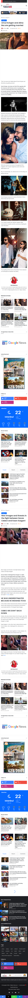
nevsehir (15, 953)
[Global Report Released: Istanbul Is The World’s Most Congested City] (21, 437)
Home (3, 17)
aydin (12, 948)
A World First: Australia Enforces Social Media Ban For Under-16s (6, 459)
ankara (3, 948)
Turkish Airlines (16, 955)
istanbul (3, 953)
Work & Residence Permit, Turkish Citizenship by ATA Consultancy (14, 10)
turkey (20, 953)
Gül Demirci (5, 28)
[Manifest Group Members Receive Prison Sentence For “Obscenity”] (7, 302)
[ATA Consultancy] (14, 12)
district (20, 951)
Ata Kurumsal (22, 985)
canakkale (7, 951)
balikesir (16, 948)
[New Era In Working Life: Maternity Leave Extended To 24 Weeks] (23, 939)
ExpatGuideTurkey (14, 987)
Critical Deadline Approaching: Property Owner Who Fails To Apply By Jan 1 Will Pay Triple (20, 460)
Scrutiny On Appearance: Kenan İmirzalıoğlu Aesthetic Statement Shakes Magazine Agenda (21, 323)
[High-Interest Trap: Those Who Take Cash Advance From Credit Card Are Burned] (7, 437)
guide (24, 951)
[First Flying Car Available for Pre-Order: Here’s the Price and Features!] (5, 483)
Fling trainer (10, 989)
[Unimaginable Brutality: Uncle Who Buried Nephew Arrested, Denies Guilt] (14, 939)
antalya (7, 948)
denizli (15, 951)
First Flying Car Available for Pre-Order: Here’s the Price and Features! (17, 483)
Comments (22, 469)
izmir (7, 953)
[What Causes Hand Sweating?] (5, 929)
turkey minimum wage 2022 (7, 955)
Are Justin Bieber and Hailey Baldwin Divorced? (16, 500)
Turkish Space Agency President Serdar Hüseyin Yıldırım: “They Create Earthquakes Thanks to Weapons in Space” (17, 476)
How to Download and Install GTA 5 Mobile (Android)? (18, 494)
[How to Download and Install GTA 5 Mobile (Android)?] (5, 495)
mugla (11, 953)
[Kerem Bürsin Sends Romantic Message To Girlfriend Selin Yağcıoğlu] (21, 302)
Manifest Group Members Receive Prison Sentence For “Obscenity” (7, 308)
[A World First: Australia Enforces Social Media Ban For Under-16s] (7, 453)
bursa (3, 951)
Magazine (7, 17)
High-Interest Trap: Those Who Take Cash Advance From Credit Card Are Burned (6, 444)
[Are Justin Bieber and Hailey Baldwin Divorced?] (5, 501)
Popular (4, 469)
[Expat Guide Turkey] (7, 5)
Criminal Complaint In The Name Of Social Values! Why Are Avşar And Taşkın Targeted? (7, 323)
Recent (13, 469)
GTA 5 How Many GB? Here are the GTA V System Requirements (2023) (18, 488)
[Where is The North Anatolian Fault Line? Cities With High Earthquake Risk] (14, 929)
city (12, 951)
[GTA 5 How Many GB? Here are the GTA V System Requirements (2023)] (5, 489)
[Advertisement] (14, 65)
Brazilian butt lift (22, 948)
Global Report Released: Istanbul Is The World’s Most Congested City (20, 443)
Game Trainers (17, 989)
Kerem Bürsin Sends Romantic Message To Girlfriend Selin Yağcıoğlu (20, 308)
